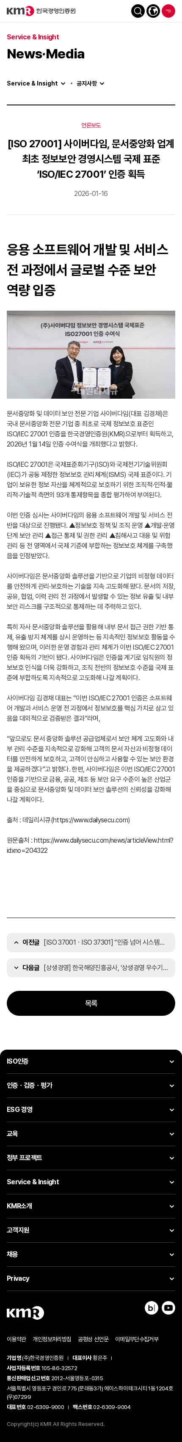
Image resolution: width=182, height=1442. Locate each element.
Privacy (18, 1278)
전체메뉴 (168, 11)
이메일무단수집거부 (136, 1339)
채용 (12, 1254)
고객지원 (18, 1230)
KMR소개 (19, 1206)
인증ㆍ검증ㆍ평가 (29, 1085)
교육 (12, 1134)
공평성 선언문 (93, 1339)
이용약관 (16, 1339)
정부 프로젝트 (24, 1158)
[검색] (138, 11)
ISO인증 (18, 1061)
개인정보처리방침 (52, 1339)
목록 (91, 1003)
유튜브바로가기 (168, 1308)
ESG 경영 (19, 1110)
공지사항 (87, 83)
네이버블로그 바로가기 (151, 1308)
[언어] (153, 11)
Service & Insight (32, 83)
